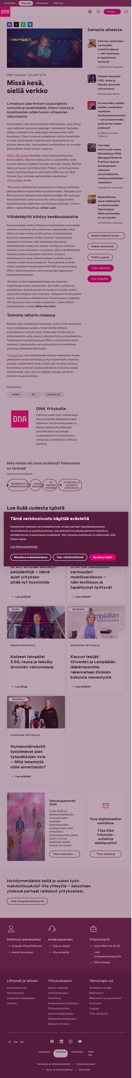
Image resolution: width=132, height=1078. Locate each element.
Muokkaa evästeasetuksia (30, 557)
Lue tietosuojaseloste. (24, 546)
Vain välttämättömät (70, 557)
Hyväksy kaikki (102, 557)
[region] (66, 539)
